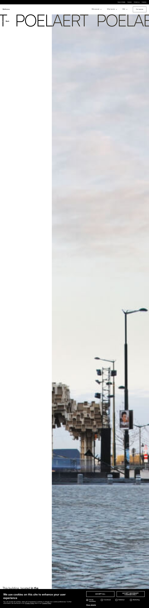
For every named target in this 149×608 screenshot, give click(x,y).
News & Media (121, 2)
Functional (107, 600)
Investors (144, 2)
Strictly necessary (92, 600)
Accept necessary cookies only (130, 594)
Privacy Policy (29, 603)
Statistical (121, 600)
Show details (91, 605)
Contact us (137, 2)
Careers (129, 2)
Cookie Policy (46, 603)
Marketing (136, 600)
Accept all (100, 594)
